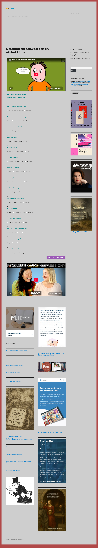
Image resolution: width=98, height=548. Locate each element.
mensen (22, 151)
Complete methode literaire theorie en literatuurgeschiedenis (51, 354)
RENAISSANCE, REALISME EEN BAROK (14, 381)
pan (25, 232)
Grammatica (45, 13)
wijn (10, 232)
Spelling (36, 13)
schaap (27, 121)
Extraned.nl (82, 81)
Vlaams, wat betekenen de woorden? (14, 454)
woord (15, 182)
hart (27, 182)
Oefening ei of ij (9, 358)
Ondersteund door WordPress (18, 539)
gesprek (16, 192)
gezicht (28, 171)
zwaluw (16, 121)
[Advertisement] (49, 28)
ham (15, 110)
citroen (27, 202)
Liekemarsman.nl (76, 82)
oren (15, 243)
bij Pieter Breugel (17, 470)
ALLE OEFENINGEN (17, 13)
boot (10, 253)
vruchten (17, 161)
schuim (20, 222)
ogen (10, 243)
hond (10, 121)
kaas (10, 110)
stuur (10, 141)
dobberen (22, 131)
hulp (28, 151)
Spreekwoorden (9, 470)
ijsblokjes (29, 161)
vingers (10, 212)
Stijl (54, 13)
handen (17, 212)
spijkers (24, 212)
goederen (16, 253)
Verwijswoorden (63, 13)
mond (20, 243)
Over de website (23, 16)
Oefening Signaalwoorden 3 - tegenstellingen (16, 350)
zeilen (10, 151)
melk (15, 232)
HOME (8, 13)
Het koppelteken (9, 447)
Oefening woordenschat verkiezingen (14, 365)
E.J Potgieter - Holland (79, 232)
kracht (16, 151)
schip (22, 253)
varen (10, 131)
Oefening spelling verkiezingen (13, 372)
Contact (14, 16)
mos (10, 222)
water (23, 161)
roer (26, 141)
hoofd (16, 171)
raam (15, 141)
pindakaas (28, 110)
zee (22, 192)
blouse (10, 171)
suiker (10, 161)
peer (10, 202)
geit (22, 121)
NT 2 (7, 16)
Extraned (8, 539)
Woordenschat (74, 13)
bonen (15, 202)
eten (10, 182)
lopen (15, 131)
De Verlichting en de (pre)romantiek (19, 439)
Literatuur (28, 13)
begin (20, 141)
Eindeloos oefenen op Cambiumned (50, 432)
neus (26, 243)
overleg (27, 192)
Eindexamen (86, 13)
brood (22, 171)
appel (21, 202)
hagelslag (21, 110)
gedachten (31, 212)
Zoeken (73, 70)
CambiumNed (74, 84)
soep (20, 232)
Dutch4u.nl (88, 81)
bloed (26, 222)
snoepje (22, 182)
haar (15, 222)
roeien (29, 131)
